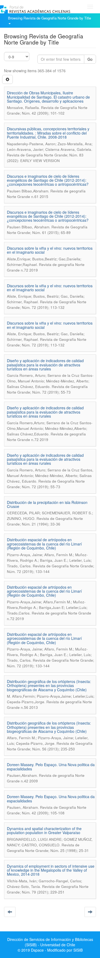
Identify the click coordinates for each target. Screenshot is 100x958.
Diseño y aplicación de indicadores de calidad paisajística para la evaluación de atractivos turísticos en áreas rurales (45, 364)
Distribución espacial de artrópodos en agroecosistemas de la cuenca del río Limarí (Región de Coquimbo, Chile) (44, 544)
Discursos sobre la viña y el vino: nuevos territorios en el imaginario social (50, 250)
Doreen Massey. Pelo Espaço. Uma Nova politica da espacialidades (51, 766)
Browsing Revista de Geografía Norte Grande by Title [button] (50, 18)
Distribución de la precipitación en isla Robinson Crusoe (47, 504)
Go (90, 59)
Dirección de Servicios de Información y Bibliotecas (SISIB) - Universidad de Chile (50, 942)
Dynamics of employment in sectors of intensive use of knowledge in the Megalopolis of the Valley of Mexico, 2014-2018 (50, 870)
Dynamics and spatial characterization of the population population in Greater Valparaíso (44, 830)
